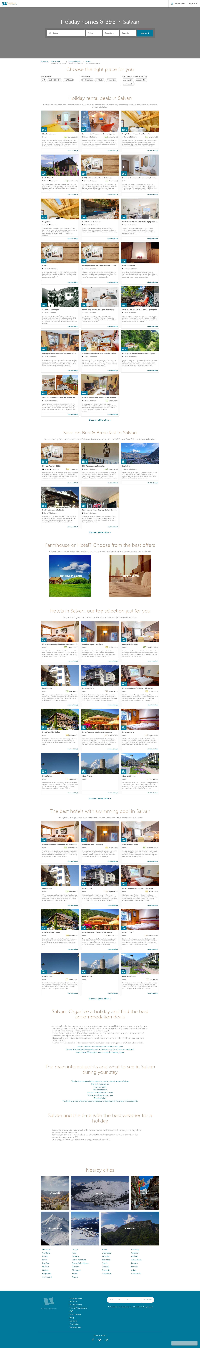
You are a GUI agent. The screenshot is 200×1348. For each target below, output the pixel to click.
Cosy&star (46, 222)
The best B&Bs (100, 1087)
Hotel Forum (47, 776)
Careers (73, 1321)
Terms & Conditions (78, 1308)
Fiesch (75, 1273)
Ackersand (47, 1277)
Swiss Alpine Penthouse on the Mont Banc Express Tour (64, 397)
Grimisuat (46, 1249)
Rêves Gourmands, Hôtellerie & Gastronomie (59, 644)
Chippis (75, 1249)
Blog (72, 1317)
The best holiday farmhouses (100, 1095)
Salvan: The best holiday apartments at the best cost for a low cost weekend (100, 1049)
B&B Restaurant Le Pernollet (93, 466)
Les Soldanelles (48, 178)
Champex (76, 1270)
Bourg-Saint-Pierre (80, 1263)
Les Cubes (126, 466)
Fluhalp (45, 1266)
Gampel (105, 1266)
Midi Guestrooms (49, 134)
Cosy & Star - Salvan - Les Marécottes (136, 134)
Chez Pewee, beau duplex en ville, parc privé (139, 310)
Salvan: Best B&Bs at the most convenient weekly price (100, 1052)
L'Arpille (45, 266)
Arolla (104, 1249)
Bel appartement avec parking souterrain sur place (62, 354)
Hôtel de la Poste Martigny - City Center (137, 688)
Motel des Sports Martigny (92, 644)
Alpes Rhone (87, 776)
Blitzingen (106, 1260)
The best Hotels (100, 1089)
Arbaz (133, 1270)
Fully (74, 1253)
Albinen (134, 1256)
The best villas (100, 1098)
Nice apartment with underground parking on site (101, 397)
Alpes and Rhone (129, 776)
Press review (75, 1314)
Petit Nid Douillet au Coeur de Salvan (96, 178)
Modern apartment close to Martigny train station (141, 222)
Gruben (75, 1256)
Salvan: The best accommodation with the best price (100, 1046)
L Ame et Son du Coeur (91, 222)
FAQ (71, 1311)
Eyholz (105, 1263)
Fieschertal (106, 1273)
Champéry (106, 1253)
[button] (93, 1340)
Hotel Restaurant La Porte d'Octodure (97, 732)
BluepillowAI (75, 1327)
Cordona (46, 1253)
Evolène (45, 1263)
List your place (76, 1298)
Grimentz (106, 1270)
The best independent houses (100, 1092)
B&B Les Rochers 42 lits (51, 466)
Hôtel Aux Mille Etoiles (51, 732)
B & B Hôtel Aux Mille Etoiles (53, 510)
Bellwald (105, 1256)
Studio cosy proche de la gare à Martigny (98, 310)
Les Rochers (47, 688)
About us (74, 1301)
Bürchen (75, 1266)
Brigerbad (46, 1273)
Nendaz (134, 1266)
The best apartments (100, 1084)
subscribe (148, 1300)
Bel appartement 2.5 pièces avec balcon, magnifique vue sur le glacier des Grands (114, 266)
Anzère (75, 1277)
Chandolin (136, 1273)
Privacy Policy (76, 1304)
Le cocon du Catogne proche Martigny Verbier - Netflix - (104, 134)
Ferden (134, 1263)
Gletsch (45, 1270)
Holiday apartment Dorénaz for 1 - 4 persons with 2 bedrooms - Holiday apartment (154, 354)
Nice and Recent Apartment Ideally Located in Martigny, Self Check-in (149, 178)
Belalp (45, 1256)
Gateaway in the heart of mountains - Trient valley (102, 354)
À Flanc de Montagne (50, 310)
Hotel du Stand (88, 688)
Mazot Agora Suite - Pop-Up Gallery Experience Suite (103, 510)
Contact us (74, 1324)
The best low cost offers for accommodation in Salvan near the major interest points (100, 1101)
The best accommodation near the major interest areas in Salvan (100, 1081)
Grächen (135, 1253)
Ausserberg (136, 1260)
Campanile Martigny (130, 644)
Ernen (45, 1260)
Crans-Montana (79, 1260)
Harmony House (128, 266)
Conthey (135, 1249)
